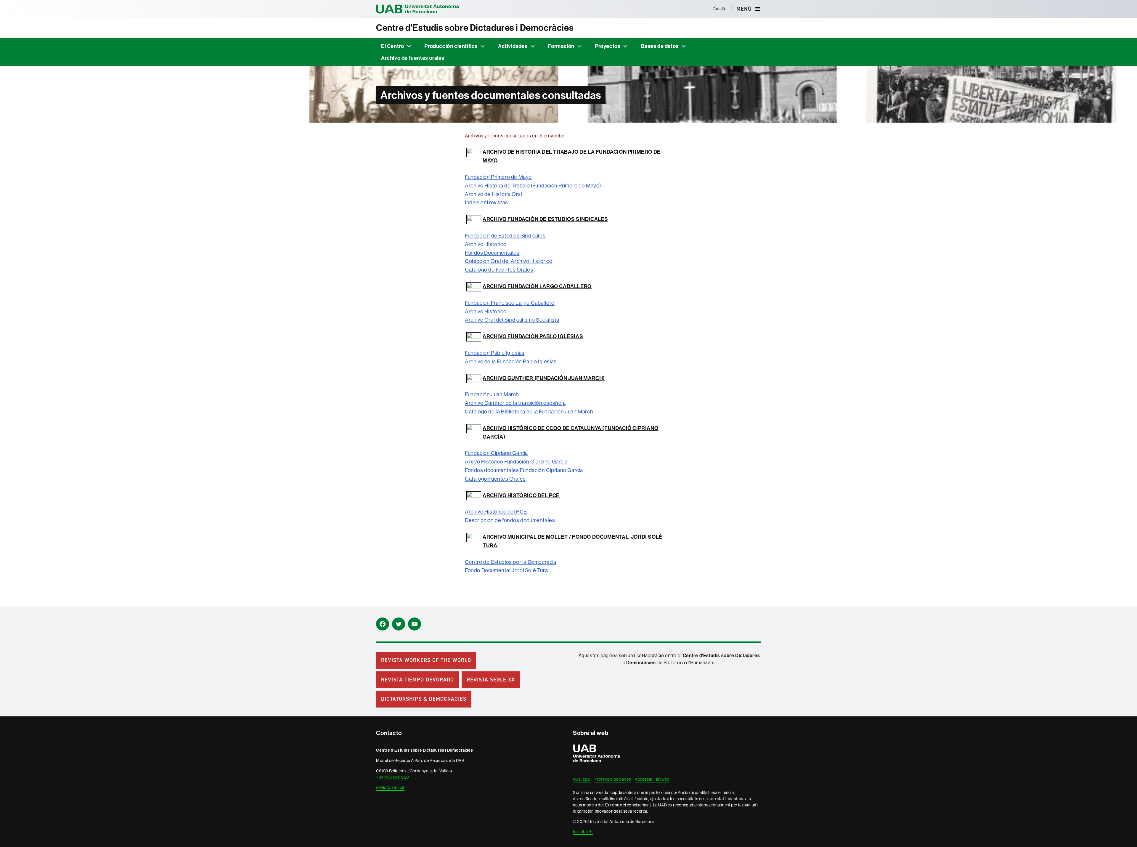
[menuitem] (719, 9)
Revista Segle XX (491, 679)
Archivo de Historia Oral (493, 194)
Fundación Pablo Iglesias (494, 352)
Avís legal (582, 779)
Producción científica (451, 46)
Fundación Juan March (492, 394)
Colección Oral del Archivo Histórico (509, 261)
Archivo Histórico (485, 244)
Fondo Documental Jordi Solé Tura (506, 570)
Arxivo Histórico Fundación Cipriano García (516, 461)
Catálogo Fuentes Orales (495, 478)
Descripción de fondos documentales (510, 520)
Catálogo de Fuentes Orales (499, 269)
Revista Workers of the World (426, 660)
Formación (561, 46)
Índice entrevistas (486, 202)
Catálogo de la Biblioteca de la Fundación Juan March (529, 411)
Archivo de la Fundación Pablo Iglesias (511, 361)
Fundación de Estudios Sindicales (505, 235)
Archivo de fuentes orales (412, 57)
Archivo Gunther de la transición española (515, 403)
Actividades (513, 46)
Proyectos (607, 46)
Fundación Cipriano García (496, 453)
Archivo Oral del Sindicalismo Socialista (512, 319)
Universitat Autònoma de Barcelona (417, 8)
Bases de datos (659, 46)
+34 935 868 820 (392, 777)
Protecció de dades (613, 779)
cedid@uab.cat (390, 787)
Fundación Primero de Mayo (498, 177)
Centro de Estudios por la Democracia (510, 562)
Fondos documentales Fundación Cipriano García (524, 470)
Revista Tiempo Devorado (417, 679)
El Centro (392, 46)
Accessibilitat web (652, 779)
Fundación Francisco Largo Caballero (510, 302)
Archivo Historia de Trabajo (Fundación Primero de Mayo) (533, 185)
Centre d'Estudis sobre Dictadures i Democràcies (475, 27)
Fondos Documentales (492, 252)
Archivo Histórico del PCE (496, 511)
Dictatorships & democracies (423, 698)
